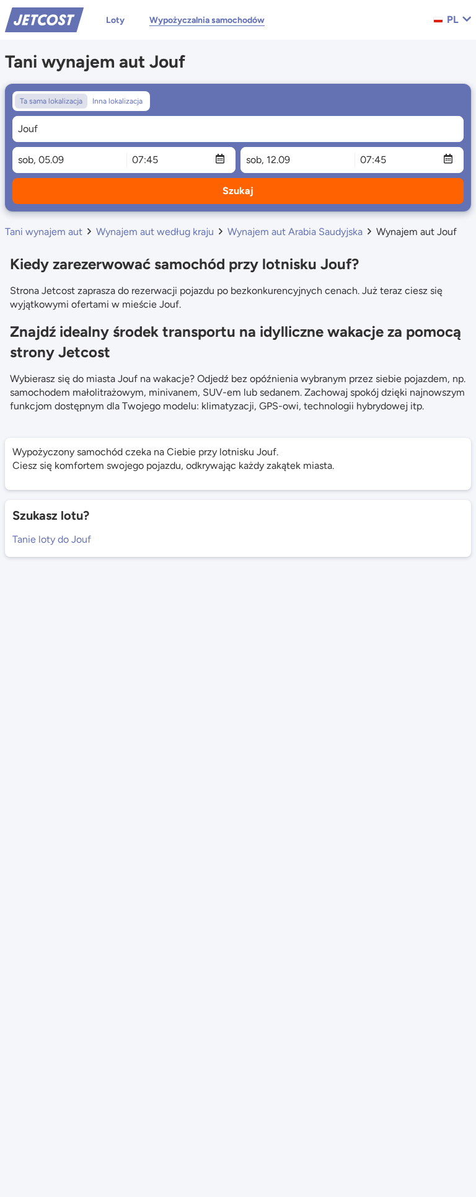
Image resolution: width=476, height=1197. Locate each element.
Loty (115, 20)
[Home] (44, 19)
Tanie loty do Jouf (51, 539)
